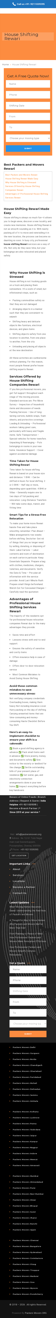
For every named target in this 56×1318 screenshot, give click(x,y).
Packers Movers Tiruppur (26, 1270)
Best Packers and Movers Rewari (21, 175)
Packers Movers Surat (24, 1212)
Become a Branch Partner (24, 808)
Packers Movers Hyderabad (27, 1252)
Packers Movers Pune (24, 1188)
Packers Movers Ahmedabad (28, 1182)
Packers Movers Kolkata (25, 1112)
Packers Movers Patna (24, 1123)
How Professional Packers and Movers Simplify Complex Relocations (25, 951)
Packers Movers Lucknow (26, 1118)
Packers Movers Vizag (24, 1264)
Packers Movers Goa (23, 1282)
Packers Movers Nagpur (25, 1147)
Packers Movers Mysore (25, 1288)
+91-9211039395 (28, 804)
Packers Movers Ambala (25, 1101)
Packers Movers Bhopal (25, 1206)
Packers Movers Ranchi (25, 1224)
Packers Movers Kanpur (25, 1141)
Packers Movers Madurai (25, 1276)
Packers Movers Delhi (24, 1047)
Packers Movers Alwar (24, 1200)
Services (18, 875)
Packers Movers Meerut (25, 1159)
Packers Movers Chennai (26, 1240)
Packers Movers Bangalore (27, 1246)
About (16, 869)
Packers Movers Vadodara (26, 1129)
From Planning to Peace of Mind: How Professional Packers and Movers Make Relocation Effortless (28, 937)
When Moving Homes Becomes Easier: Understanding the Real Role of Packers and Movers (28, 911)
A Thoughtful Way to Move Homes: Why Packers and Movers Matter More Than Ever (27, 924)
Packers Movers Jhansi (25, 1218)
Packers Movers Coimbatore (28, 1258)
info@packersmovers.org (28, 834)
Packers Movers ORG (35, 1313)
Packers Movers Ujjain (24, 1230)
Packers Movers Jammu (25, 1095)
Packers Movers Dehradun (26, 1089)
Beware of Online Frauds (23, 797)
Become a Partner (24, 887)
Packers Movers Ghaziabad (27, 1071)
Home (5, 64)
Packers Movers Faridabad (27, 1077)
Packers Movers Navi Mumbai (28, 1194)
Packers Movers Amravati (26, 1165)
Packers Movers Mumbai (25, 1176)
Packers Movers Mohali (25, 1083)
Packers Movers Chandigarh (27, 1065)
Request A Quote (29, 801)
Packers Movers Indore (25, 1153)
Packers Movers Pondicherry (28, 1294)
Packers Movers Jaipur (25, 1135)
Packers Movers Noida (24, 1059)
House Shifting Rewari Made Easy (21, 178)
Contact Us (19, 893)
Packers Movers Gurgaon (26, 1053)
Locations (19, 881)
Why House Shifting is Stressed (20, 182)
